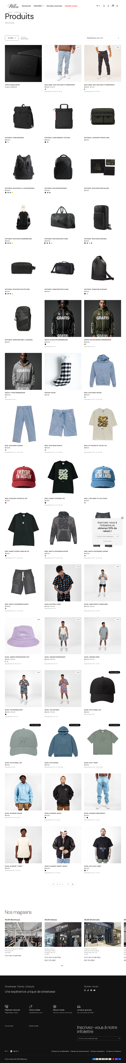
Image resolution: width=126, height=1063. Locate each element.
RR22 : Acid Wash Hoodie (93, 393)
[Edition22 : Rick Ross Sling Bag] (102, 217)
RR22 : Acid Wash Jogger (14, 445)
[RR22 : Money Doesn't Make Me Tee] (23, 529)
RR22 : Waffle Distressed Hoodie (56, 551)
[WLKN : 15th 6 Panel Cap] (23, 741)
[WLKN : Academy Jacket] (63, 791)
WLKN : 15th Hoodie (51, 763)
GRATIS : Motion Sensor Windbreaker (97, 340)
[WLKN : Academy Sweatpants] (102, 791)
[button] (104, 6)
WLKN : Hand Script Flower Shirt (96, 604)
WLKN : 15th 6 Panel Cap (13, 763)
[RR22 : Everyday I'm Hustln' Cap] (23, 477)
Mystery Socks (50, 393)
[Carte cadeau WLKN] (23, 63)
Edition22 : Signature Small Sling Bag (19, 340)
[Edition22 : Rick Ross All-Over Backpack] (23, 166)
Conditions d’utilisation (113, 1051)
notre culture (33, 1026)
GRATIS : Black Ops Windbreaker (56, 340)
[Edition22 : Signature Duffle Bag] (63, 267)
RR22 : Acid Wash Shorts (53, 445)
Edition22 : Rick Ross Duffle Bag (56, 239)
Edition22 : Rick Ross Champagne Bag (18, 239)
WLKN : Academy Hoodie (13, 813)
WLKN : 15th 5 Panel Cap (92, 710)
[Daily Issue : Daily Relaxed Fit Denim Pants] (63, 63)
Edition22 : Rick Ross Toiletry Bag (17, 289)
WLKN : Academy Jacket (53, 813)
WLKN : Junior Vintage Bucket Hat (17, 657)
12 (69, 884)
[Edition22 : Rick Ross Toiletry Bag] (23, 267)
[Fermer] (122, 518)
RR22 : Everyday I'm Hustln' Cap (16, 498)
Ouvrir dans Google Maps (13, 955)
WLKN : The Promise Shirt (14, 710)
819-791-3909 (89, 960)
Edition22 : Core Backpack (14, 138)
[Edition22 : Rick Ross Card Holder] (102, 166)
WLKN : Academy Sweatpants (94, 813)
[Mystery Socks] (63, 371)
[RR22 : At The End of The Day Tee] (102, 424)
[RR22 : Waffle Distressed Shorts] (23, 582)
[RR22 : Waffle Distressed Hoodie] (63, 529)
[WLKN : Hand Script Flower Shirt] (102, 582)
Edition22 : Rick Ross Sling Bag (95, 239)
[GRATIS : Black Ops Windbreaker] (63, 318)
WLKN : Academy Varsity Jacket (56, 866)
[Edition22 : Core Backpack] (23, 116)
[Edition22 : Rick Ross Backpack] (63, 166)
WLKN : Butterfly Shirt (53, 604)
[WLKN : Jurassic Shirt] (102, 635)
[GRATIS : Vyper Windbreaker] (23, 371)
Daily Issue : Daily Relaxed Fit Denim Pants (60, 85)
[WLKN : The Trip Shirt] (63, 688)
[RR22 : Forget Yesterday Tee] (63, 477)
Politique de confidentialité (60, 1051)
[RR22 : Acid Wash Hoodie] (102, 371)
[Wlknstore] (13, 6)
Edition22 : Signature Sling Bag (95, 289)
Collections (9, 1026)
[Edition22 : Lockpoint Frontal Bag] (102, 116)
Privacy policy (107, 541)
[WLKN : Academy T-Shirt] (23, 844)
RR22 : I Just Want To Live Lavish (95, 498)
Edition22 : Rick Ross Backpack (56, 188)
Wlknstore (23, 1059)
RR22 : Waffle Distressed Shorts (16, 604)
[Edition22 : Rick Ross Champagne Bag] (23, 217)
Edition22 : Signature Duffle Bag (56, 289)
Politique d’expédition (98, 1051)
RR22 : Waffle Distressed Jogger (96, 551)
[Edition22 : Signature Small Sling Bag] (23, 318)
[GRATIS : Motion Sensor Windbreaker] (102, 318)
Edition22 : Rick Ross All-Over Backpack (19, 188)
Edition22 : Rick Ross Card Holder (96, 188)
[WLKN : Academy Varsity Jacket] (63, 844)
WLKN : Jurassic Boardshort (55, 657)
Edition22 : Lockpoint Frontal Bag (96, 138)
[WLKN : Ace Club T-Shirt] (102, 844)
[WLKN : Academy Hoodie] (23, 791)
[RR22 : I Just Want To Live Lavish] (102, 477)
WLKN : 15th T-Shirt (91, 763)
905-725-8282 (50, 960)
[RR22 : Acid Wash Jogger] (23, 424)
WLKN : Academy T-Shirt (13, 866)
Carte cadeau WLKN (12, 85)
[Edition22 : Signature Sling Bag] (102, 267)
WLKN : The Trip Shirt (52, 710)
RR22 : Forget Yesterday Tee (55, 498)
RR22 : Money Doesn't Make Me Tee (17, 551)
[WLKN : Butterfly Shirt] (63, 582)
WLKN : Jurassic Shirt (92, 657)
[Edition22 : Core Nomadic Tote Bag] (63, 116)
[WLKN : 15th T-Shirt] (102, 741)
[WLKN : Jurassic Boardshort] (63, 635)
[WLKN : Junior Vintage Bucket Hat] (23, 635)
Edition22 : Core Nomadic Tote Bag (57, 138)
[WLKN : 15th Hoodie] (63, 741)
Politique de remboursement (79, 1051)
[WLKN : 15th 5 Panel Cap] (102, 688)
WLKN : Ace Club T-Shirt (92, 866)
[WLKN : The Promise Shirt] (23, 688)
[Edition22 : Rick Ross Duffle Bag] (63, 217)
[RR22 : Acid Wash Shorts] (63, 424)
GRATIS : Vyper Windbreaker (15, 393)
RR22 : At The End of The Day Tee (95, 445)
